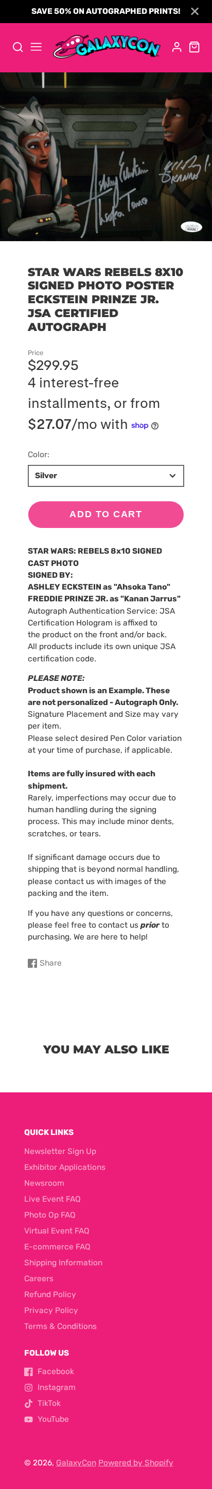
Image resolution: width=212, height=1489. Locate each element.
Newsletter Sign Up (60, 1151)
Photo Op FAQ (50, 1215)
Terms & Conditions (60, 1326)
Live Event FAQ (52, 1199)
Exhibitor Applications (64, 1167)
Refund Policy (50, 1294)
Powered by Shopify (135, 1462)
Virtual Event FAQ (57, 1231)
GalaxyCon (76, 1462)
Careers (39, 1278)
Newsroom (44, 1183)
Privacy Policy (51, 1310)
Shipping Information (63, 1262)
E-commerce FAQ (57, 1246)
